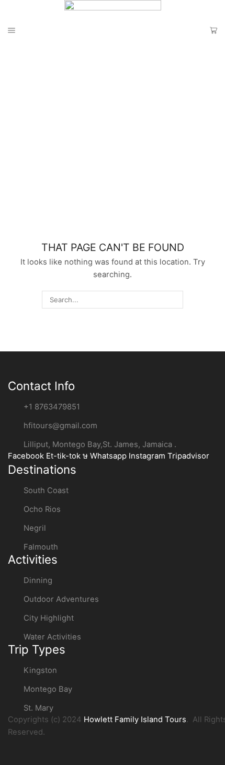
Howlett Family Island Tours (135, 719)
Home (18, 93)
